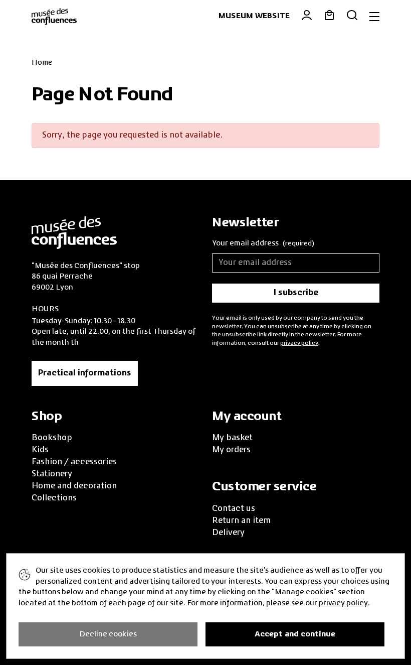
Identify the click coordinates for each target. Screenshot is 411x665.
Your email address (263, 243)
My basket (232, 438)
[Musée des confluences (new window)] (74, 231)
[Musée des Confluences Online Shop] (54, 16)
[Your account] (301, 17)
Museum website (254, 16)
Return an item (241, 521)
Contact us (233, 509)
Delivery (228, 533)
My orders (231, 450)
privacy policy (299, 343)
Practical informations (84, 373)
